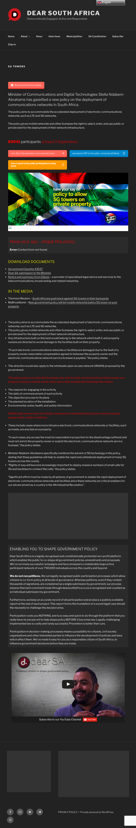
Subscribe (117, 36)
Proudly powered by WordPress (97, 812)
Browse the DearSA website (28, 85)
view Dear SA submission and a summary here (33, 153)
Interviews (54, 36)
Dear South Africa (63, 13)
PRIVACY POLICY (67, 812)
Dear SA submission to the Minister (29, 273)
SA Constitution (97, 36)
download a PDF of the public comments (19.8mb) (95, 153)
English (106, 2)
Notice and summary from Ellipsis (28, 277)
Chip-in (12, 44)
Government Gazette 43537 (25, 269)
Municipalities (74, 36)
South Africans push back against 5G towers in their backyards (70, 298)
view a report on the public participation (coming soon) (33, 164)
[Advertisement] (68, 516)
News (39, 36)
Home (11, 36)
